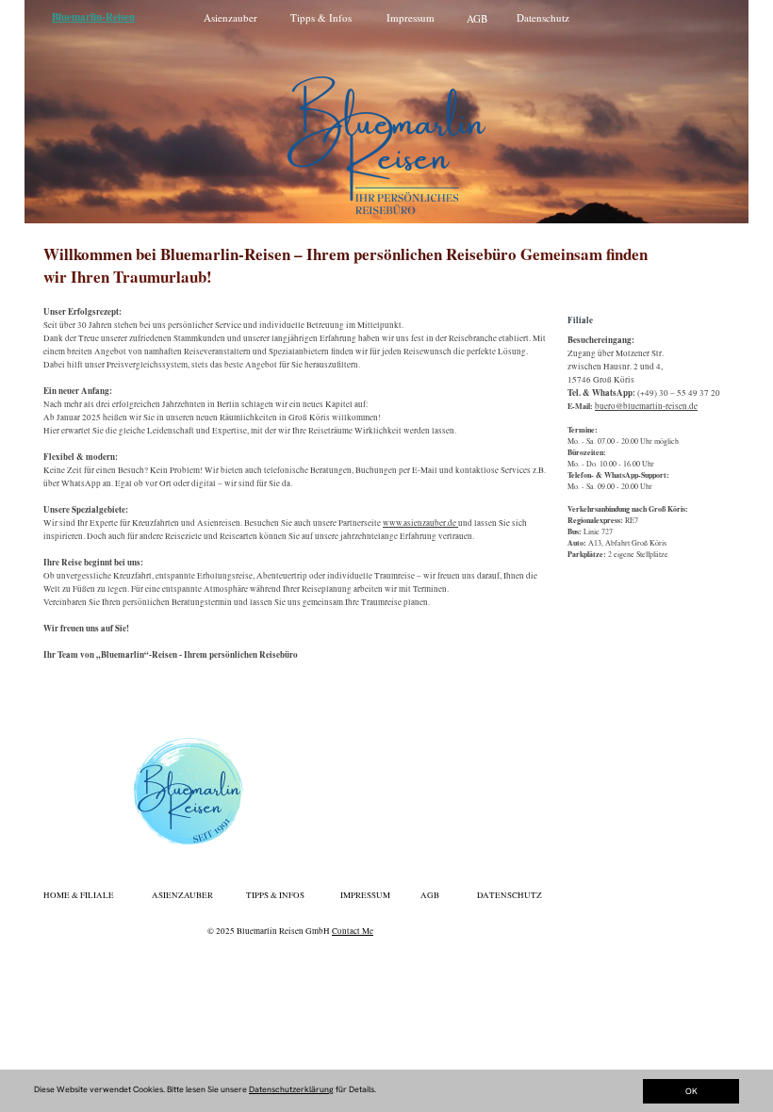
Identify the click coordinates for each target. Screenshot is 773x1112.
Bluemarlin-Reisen (93, 17)
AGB (477, 18)
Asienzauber (230, 17)
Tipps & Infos (321, 17)
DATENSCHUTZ (509, 895)
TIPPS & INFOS (275, 895)
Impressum (410, 17)
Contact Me (352, 931)
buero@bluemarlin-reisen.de (646, 406)
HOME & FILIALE (78, 895)
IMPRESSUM (365, 895)
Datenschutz (543, 17)
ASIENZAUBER (182, 895)
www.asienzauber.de (420, 523)
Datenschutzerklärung (291, 1089)
